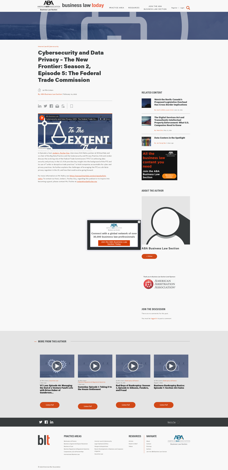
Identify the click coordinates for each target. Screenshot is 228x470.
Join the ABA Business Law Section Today (114, 243)
